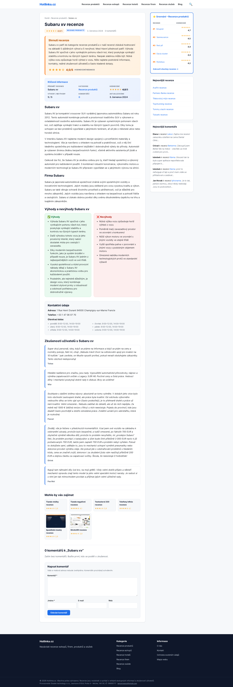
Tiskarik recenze (160, 115)
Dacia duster (162, 54)
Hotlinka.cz (48, 4)
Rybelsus (161, 62)
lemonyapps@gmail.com (127, 683)
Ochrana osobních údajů (168, 655)
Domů (47, 18)
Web (111, 601)
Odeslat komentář (58, 613)
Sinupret (160, 29)
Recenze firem (148, 4)
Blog (180, 4)
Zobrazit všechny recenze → (165, 69)
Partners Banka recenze (163, 93)
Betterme (172, 146)
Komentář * (52, 575)
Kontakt (160, 650)
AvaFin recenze (159, 88)
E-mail (81, 601)
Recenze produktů (91, 4)
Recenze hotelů (130, 4)
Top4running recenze (162, 104)
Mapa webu (162, 659)
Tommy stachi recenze (163, 109)
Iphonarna (176, 180)
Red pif (160, 45)
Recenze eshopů (111, 4)
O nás (159, 646)
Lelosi (169, 134)
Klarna (172, 157)
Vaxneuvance (162, 37)
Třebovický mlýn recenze (164, 98)
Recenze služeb (166, 4)
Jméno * (51, 601)
